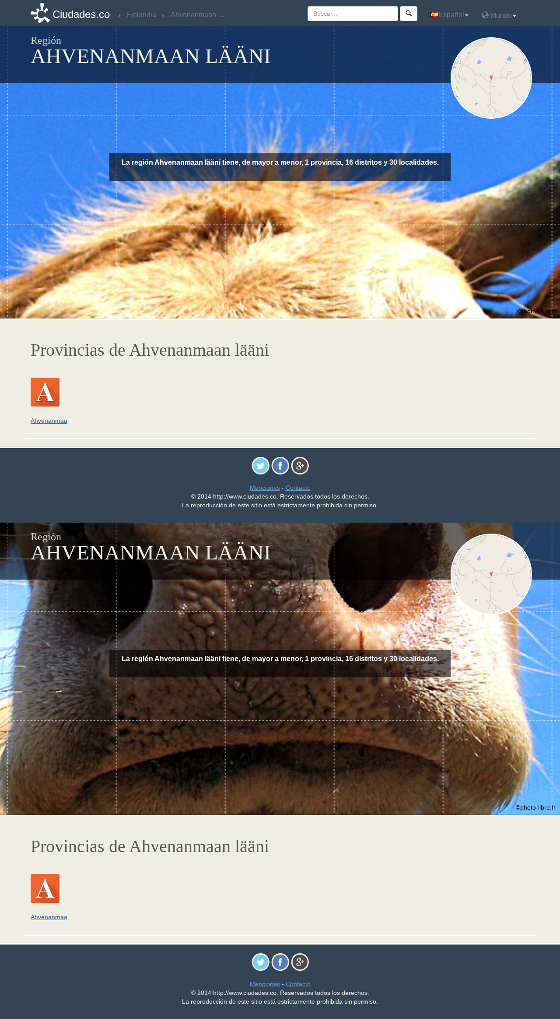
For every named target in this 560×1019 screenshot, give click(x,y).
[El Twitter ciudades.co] (261, 465)
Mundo (500, 15)
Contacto (298, 487)
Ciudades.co (81, 14)
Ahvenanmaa (49, 420)
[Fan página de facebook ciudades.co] (280, 465)
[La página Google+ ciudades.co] (300, 465)
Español (451, 14)
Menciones (265, 487)
